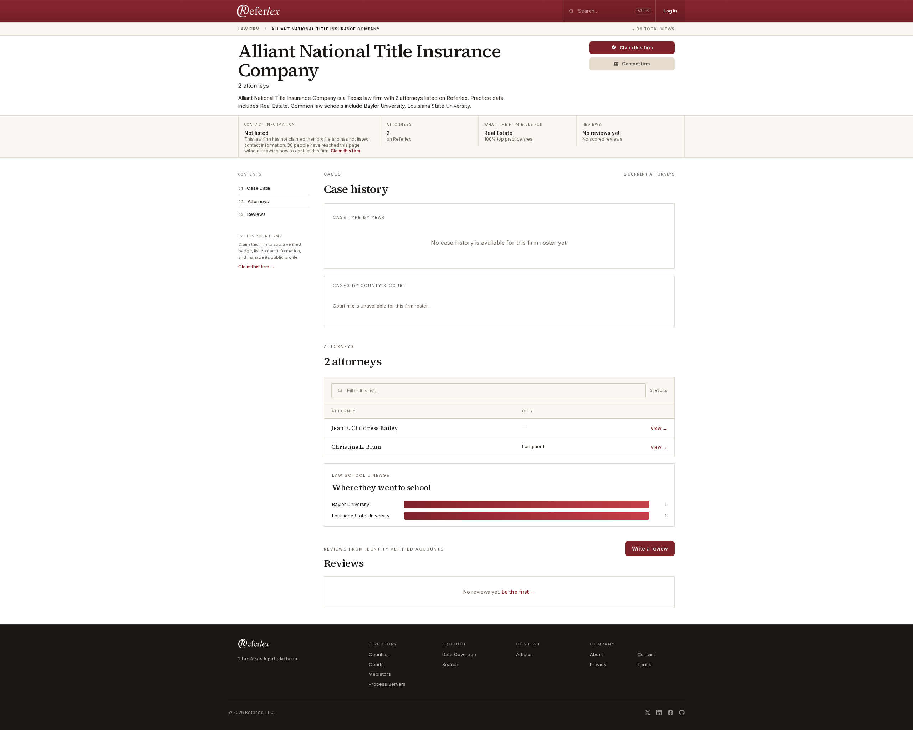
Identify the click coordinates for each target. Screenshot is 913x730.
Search (450, 664)
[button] (632, 63)
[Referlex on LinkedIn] (659, 712)
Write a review (650, 549)
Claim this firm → (256, 266)
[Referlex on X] (648, 712)
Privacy (598, 664)
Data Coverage (459, 654)
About (596, 654)
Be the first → (518, 592)
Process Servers (387, 684)
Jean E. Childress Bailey (364, 428)
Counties (379, 654)
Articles (524, 654)
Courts (376, 664)
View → (659, 428)
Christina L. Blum (356, 447)
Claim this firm (345, 150)
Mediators (380, 674)
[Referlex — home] (259, 11)
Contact (646, 654)
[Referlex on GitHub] (682, 712)
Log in (670, 11)
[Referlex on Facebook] (670, 712)
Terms (644, 664)
